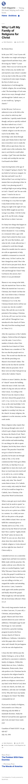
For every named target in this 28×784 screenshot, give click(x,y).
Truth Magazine (8, 8)
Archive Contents (9, 745)
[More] (19, 16)
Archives (12, 15)
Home (4, 15)
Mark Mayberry (8, 42)
